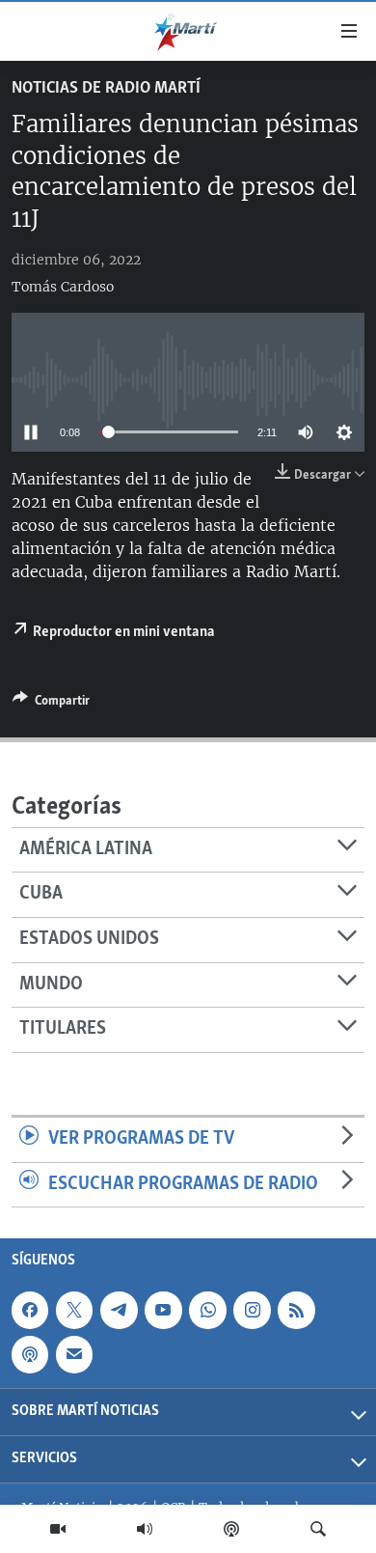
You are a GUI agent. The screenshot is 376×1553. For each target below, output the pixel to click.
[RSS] (296, 1310)
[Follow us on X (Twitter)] (74, 1310)
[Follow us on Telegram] (118, 1310)
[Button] (51, 703)
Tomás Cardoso (63, 286)
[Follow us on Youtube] (163, 1310)
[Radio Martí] (145, 1529)
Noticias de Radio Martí (106, 88)
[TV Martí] (58, 1529)
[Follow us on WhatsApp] (207, 1310)
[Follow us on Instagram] (251, 1310)
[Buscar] (318, 1529)
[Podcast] (231, 1529)
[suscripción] (74, 1355)
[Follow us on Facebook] (30, 1310)
